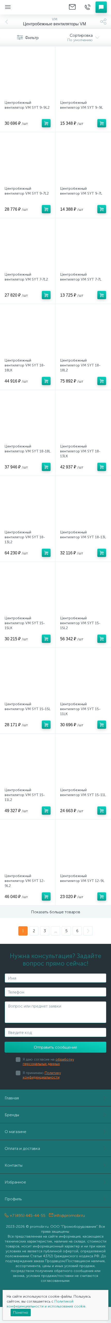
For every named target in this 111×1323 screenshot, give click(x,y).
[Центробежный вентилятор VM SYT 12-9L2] (28, 847)
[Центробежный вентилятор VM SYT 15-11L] (83, 761)
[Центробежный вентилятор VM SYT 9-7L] (83, 160)
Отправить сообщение (55, 1047)
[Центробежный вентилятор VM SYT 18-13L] (83, 504)
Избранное (15, 1182)
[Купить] (46, 123)
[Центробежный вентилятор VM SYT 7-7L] (83, 246)
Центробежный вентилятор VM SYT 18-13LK (80, 451)
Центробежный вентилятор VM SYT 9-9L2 (27, 105)
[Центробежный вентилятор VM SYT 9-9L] (83, 74)
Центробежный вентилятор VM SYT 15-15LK (25, 623)
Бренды (12, 1114)
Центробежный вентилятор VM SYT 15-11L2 (25, 795)
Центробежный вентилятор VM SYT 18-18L (28, 448)
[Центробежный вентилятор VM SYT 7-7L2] (28, 246)
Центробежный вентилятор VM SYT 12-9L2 (25, 881)
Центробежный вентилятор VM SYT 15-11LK (80, 709)
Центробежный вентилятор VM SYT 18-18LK (25, 365)
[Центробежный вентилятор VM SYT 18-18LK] (28, 332)
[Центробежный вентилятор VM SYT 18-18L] (28, 418)
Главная (12, 1098)
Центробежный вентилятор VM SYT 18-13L (83, 534)
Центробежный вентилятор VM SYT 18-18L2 (80, 365)
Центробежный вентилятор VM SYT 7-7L (80, 277)
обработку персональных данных (48, 1061)
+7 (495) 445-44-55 (27, 1215)
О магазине (15, 1131)
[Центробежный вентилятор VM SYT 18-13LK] (83, 418)
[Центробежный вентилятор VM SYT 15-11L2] (28, 761)
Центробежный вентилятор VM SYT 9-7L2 (27, 191)
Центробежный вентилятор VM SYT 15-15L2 (80, 623)
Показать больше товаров (55, 911)
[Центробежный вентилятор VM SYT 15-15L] (28, 675)
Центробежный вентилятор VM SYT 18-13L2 (25, 537)
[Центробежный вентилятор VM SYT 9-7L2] (28, 160)
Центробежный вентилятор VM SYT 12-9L (82, 878)
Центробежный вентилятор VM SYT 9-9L (81, 105)
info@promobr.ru (69, 1215)
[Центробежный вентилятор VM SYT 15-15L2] (83, 590)
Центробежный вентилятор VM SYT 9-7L (81, 191)
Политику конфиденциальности (42, 1075)
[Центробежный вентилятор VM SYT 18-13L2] (28, 504)
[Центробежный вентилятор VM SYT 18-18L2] (83, 332)
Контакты (13, 1165)
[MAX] (96, 1213)
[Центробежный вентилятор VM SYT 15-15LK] (28, 590)
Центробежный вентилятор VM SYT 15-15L (28, 706)
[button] (101, 7)
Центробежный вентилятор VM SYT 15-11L (83, 792)
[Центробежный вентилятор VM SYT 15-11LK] (83, 675)
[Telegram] (89, 1213)
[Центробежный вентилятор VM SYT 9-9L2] (28, 74)
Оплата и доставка (22, 1148)
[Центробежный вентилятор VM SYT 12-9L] (83, 847)
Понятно (20, 1312)
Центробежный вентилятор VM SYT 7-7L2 (26, 277)
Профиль (13, 1198)
